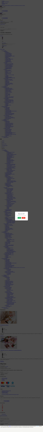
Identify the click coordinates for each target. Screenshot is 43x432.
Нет (23, 217)
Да (19, 217)
